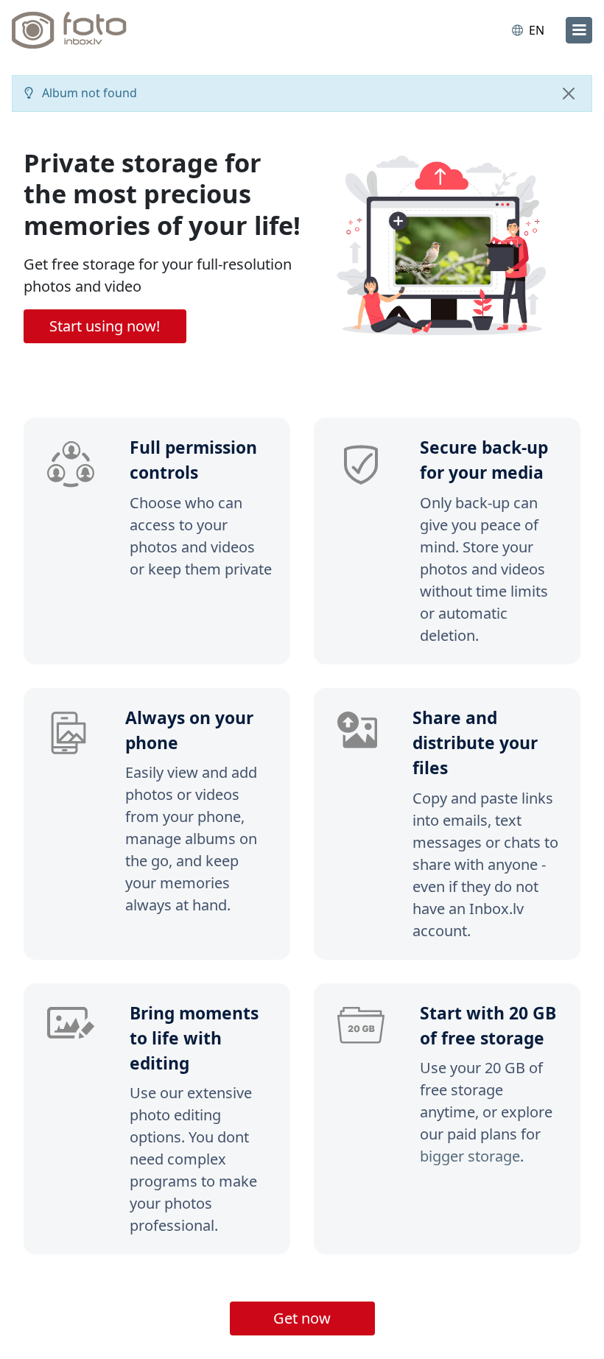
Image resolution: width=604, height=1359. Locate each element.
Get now (302, 1318)
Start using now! (104, 326)
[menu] (579, 30)
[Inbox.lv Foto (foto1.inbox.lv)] (76, 30)
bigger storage (470, 1156)
